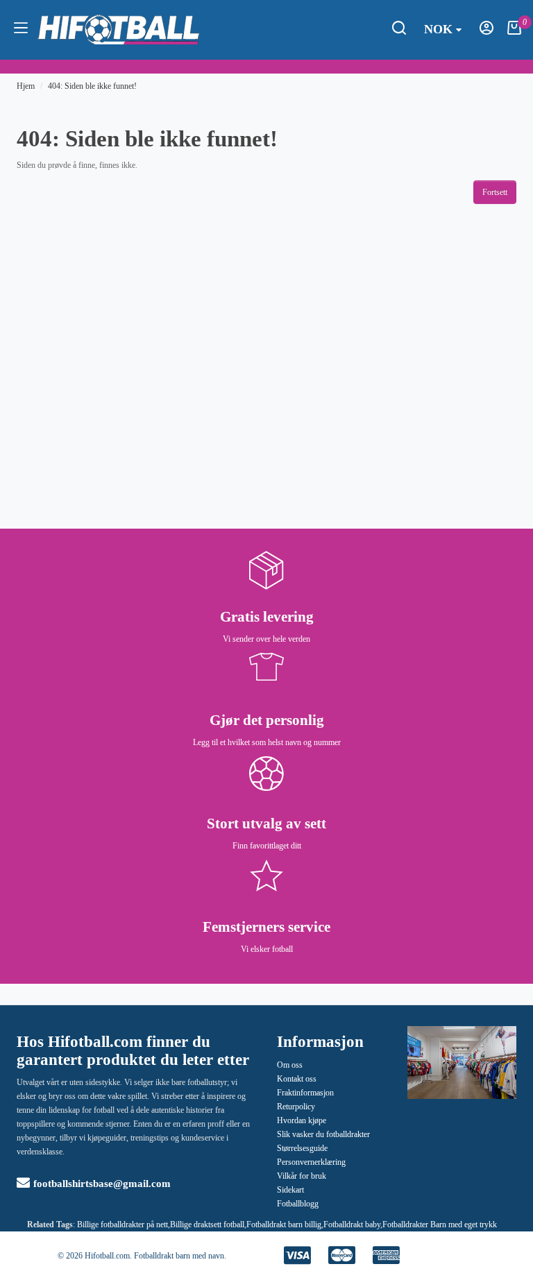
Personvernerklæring (311, 1162)
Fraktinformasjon (305, 1093)
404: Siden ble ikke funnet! (92, 86)
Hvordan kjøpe (301, 1120)
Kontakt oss (296, 1079)
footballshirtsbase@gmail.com (102, 1183)
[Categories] (20, 30)
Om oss (290, 1065)
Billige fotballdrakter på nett (122, 1224)
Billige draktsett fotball (207, 1224)
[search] (399, 32)
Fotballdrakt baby (351, 1224)
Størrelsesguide (302, 1148)
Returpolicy (296, 1106)
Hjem (26, 86)
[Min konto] (486, 32)
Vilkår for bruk (301, 1176)
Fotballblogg (298, 1204)
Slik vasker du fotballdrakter (323, 1134)
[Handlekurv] (514, 32)
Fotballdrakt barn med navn (179, 1256)
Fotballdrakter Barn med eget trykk (439, 1224)
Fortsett (494, 192)
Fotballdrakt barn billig (283, 1224)
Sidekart (290, 1190)
